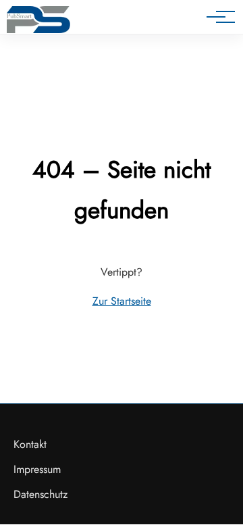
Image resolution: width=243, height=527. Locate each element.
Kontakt (30, 444)
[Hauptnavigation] (216, 17)
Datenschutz (41, 494)
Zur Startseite (121, 301)
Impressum (37, 469)
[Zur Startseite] (38, 19)
